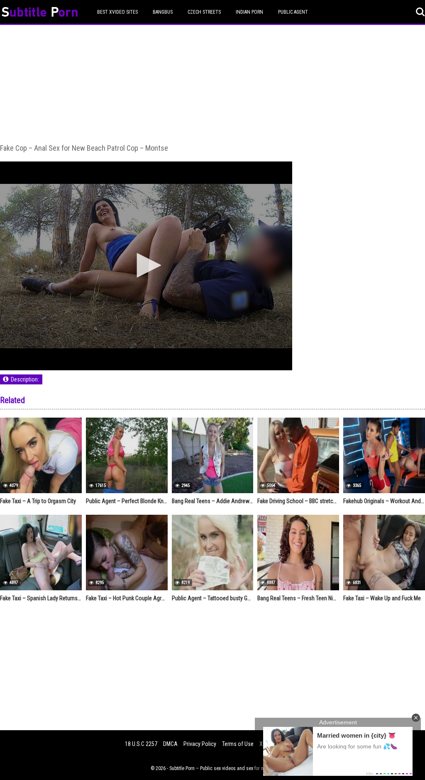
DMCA (170, 744)
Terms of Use (238, 744)
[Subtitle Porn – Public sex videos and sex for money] (39, 13)
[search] (420, 12)
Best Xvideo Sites (117, 12)
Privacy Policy (199, 744)
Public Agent (293, 12)
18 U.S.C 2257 (141, 744)
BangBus (163, 12)
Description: (25, 379)
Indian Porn (249, 12)
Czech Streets (204, 12)
